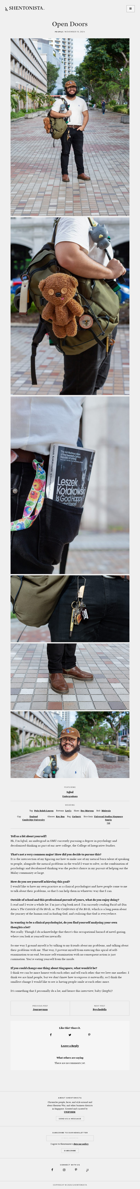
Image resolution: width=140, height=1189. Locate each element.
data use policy (81, 1144)
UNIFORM (69, 1112)
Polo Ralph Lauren (43, 810)
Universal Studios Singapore (108, 816)
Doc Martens (87, 810)
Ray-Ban (60, 816)
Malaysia (106, 810)
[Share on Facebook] (50, 1035)
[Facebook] (52, 1170)
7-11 (108, 823)
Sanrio (108, 820)
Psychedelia (99, 1009)
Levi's (68, 810)
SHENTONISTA (24, 8)
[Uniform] (88, 1170)
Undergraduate (70, 796)
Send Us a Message (70, 1119)
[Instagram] (64, 1170)
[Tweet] (70, 1035)
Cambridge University (33, 820)
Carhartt (76, 816)
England (34, 816)
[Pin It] (89, 1035)
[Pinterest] (76, 1170)
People (59, 32)
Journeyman (40, 1009)
